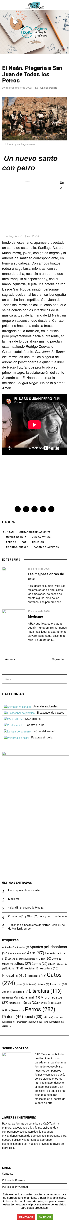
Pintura (12, 1016)
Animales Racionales (15, 947)
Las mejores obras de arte (24, 890)
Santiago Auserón (46, 547)
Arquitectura (17, 953)
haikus (31, 984)
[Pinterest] (34, 509)
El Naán (8, 532)
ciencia (33, 959)
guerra (20, 984)
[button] (62, 679)
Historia (43, 984)
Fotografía (36, 976)
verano (7, 1026)
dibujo (53, 963)
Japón (8, 991)
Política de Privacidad (15, 1186)
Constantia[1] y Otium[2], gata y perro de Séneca (37, 916)
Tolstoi (47, 1022)
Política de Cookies (13, 1180)
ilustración (58, 984)
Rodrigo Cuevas (17, 547)
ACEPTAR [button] (45, 1216)
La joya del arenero (46, 87)
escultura (49, 968)
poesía (33, 1017)
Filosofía (14, 975)
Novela (46, 1002)
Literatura (45, 991)
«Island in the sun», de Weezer (26, 907)
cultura (22, 964)
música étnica (41, 537)
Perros (11, 542)
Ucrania (58, 1021)
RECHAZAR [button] (26, 1216)
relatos (10, 1021)
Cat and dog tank (18, 958)
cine (45, 958)
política (48, 1017)
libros (22, 992)
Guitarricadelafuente (35, 532)
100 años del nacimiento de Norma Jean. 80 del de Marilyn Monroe (36, 926)
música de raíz (16, 537)
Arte (35, 952)
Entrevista (30, 968)
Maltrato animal (26, 997)
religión (38, 542)
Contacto (7, 1173)
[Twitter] (26, 509)
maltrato (7, 998)
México (14, 1003)
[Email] (51, 509)
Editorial (13, 968)
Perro (20, 1010)
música (29, 1002)
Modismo (35, 616)
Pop (24, 542)
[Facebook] (18, 509)
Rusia (37, 1021)
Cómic (40, 964)
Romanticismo (24, 1022)
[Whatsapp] (43, 509)
